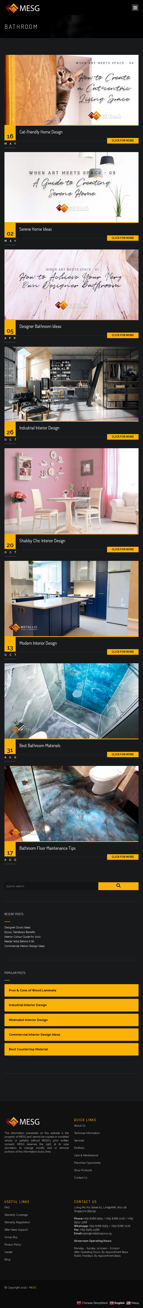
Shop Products (83, 1170)
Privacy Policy (12, 1244)
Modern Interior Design (38, 643)
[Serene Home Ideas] (71, 186)
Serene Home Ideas (35, 229)
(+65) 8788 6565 (93, 1218)
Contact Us (80, 1177)
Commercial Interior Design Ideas (24, 946)
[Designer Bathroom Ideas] (71, 284)
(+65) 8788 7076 (115, 1218)
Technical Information (87, 1133)
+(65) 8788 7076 (120, 1226)
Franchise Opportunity (87, 1162)
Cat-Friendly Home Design (41, 132)
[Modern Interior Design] (71, 598)
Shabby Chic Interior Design (42, 540)
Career (8, 1252)
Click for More (123, 140)
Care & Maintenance (86, 1155)
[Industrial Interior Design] (71, 383)
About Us (79, 1125)
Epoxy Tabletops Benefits (19, 932)
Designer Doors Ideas (17, 927)
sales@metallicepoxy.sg (97, 1233)
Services (79, 1140)
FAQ (6, 1207)
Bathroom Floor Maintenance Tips (47, 848)
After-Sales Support (16, 1229)
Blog (7, 1259)
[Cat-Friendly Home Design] (71, 89)
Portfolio (79, 1147)
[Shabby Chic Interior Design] (71, 490)
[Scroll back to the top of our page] (133, 1298)
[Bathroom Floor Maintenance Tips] (71, 803)
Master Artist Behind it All (19, 941)
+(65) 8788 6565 (98, 1226)
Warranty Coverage (16, 1214)
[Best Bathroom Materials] (71, 700)
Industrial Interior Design (39, 428)
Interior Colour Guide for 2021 (22, 936)
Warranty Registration (17, 1222)
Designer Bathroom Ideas (40, 326)
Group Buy (11, 1237)
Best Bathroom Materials (39, 745)
